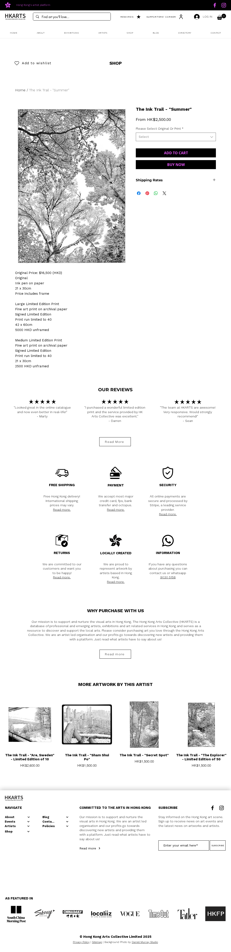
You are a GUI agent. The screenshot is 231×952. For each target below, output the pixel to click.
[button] (221, 17)
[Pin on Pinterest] (147, 193)
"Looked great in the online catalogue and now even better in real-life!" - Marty (42, 412)
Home (20, 90)
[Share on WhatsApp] (156, 193)
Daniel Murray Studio (145, 942)
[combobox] (176, 137)
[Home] (214, 5)
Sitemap (97, 942)
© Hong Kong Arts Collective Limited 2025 (115, 937)
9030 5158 (168, 577)
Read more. (62, 509)
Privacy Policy (81, 942)
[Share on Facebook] (138, 193)
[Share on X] (164, 193)
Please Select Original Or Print (159, 128)
